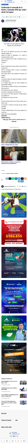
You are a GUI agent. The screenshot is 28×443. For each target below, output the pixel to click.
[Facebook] (19, 186)
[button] (2, 1)
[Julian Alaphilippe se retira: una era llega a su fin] (23, 383)
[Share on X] (7, 17)
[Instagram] (24, 186)
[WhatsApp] (26, 186)
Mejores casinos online (6, 427)
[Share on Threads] (22, 178)
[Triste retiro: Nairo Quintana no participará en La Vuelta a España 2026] (23, 403)
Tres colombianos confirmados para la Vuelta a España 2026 (9, 395)
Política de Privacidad (6, 420)
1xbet (16, 420)
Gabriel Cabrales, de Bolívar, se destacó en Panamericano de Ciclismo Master (11, 162)
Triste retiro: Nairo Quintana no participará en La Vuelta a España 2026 (9, 402)
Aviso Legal (3, 413)
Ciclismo (8, 173)
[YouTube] (22, 186)
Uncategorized (5, 4)
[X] (20, 186)
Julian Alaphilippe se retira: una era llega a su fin (9, 381)
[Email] (15, 17)
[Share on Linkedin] (11, 17)
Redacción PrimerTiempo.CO (11, 20)
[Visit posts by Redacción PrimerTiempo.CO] (2, 21)
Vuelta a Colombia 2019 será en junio (9, 144)
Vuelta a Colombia (14, 173)
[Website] (17, 186)
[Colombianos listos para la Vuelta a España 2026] (23, 389)
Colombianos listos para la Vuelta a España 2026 (9, 388)
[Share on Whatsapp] (9, 17)
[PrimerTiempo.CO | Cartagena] (9, 1)
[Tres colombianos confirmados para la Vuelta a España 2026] (23, 396)
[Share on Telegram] (13, 17)
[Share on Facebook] (5, 17)
